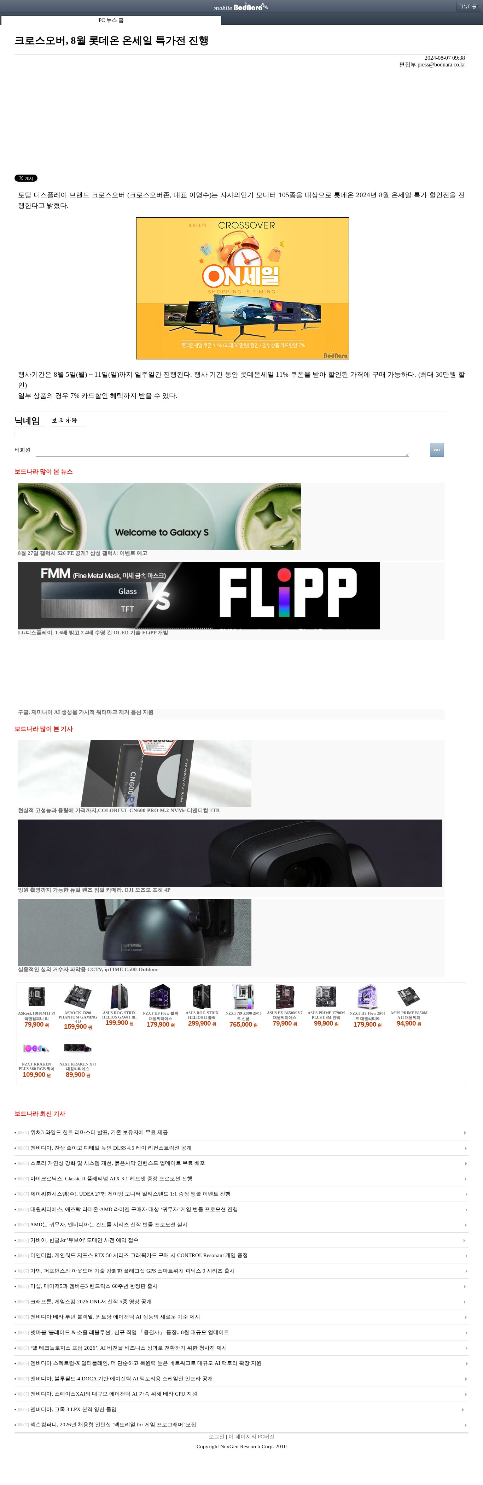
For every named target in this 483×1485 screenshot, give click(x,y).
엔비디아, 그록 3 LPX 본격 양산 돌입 (67, 1409)
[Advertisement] (241, 121)
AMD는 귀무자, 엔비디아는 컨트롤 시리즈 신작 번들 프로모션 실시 (102, 1224)
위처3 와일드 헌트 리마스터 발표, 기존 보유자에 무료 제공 (92, 1132)
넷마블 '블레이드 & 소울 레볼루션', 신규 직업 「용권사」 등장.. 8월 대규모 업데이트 (123, 1332)
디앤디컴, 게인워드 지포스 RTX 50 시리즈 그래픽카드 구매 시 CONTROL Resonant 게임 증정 (132, 1255)
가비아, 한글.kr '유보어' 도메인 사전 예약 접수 (78, 1240)
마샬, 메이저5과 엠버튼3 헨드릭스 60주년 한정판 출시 (87, 1286)
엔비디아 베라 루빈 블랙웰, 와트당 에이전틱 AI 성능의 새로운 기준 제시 (108, 1317)
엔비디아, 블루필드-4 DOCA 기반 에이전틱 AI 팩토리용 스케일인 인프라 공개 (115, 1378)
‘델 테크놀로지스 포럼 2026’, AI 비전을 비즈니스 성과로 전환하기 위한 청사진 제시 (122, 1348)
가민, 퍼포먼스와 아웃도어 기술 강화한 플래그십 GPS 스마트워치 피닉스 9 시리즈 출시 (126, 1271)
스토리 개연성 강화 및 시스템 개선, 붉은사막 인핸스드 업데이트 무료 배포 (111, 1163)
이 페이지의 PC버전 (251, 1436)
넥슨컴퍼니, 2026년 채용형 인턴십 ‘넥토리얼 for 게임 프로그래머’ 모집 (106, 1424)
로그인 (217, 1436)
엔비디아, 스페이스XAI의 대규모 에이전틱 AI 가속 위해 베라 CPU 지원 (107, 1394)
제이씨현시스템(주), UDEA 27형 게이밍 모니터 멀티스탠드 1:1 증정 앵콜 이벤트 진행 (124, 1194)
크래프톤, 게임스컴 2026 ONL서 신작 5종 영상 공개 (84, 1301)
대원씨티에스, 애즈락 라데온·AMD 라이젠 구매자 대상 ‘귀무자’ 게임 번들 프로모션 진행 (127, 1209)
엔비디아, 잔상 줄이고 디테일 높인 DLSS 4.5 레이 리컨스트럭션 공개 (104, 1148)
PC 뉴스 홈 (111, 20)
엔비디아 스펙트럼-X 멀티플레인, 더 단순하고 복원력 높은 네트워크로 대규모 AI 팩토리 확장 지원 (139, 1363)
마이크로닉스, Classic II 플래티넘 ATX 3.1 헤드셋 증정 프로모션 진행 (104, 1178)
